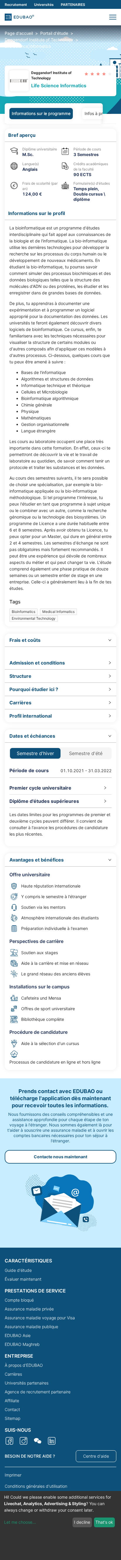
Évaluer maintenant (23, 1279)
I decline (82, 1522)
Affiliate (12, 1400)
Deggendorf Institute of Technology (39, 39)
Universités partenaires (26, 1382)
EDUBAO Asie (18, 1335)
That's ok (104, 1522)
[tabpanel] (60, 599)
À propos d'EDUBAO (24, 1365)
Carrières (13, 1374)
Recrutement (16, 4)
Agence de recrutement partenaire (37, 1391)
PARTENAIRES (73, 4)
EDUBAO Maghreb (22, 1344)
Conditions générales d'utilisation (36, 1486)
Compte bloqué (19, 1300)
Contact (12, 1409)
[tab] (60, 640)
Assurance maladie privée (29, 1308)
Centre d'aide (96, 1456)
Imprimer (13, 1474)
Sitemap (12, 1418)
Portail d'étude (54, 33)
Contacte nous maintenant (60, 1156)
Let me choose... (20, 1522)
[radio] (86, 74)
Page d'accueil (19, 33)
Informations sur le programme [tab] (41, 113)
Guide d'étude (18, 1270)
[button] (113, 17)
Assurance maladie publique (31, 1326)
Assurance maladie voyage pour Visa (40, 1317)
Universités (44, 4)
